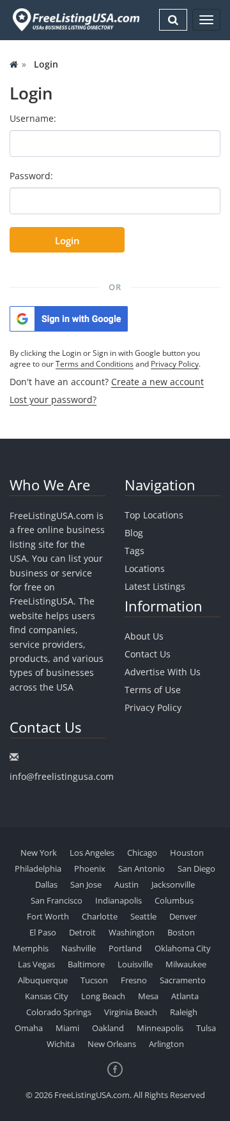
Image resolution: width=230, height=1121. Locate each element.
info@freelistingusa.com (62, 776)
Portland (125, 948)
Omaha (29, 1028)
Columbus (174, 900)
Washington (132, 932)
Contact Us (148, 654)
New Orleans (112, 1044)
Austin (126, 884)
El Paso (42, 932)
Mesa (148, 996)
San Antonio (141, 868)
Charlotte (100, 916)
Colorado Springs (58, 1012)
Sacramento (183, 980)
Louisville (135, 964)
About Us (144, 636)
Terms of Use (153, 690)
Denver (183, 916)
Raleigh (183, 1012)
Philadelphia (38, 868)
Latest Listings (155, 586)
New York (38, 852)
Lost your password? (53, 399)
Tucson (94, 980)
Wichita (61, 1044)
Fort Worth (48, 916)
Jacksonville (173, 884)
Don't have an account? (107, 382)
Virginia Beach (130, 1012)
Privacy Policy (175, 363)
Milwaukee (185, 964)
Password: (31, 176)
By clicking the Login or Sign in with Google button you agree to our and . (105, 358)
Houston (187, 852)
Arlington (166, 1044)
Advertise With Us (163, 672)
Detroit (82, 932)
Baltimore (86, 964)
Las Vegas (36, 964)
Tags (134, 551)
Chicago (142, 852)
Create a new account (157, 382)
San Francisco (56, 900)
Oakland (108, 1028)
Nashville (78, 948)
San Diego (196, 868)
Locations (145, 568)
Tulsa (206, 1028)
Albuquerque (43, 980)
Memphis (31, 948)
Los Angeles (92, 852)
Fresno (134, 980)
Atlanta (185, 996)
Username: (33, 118)
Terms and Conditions (95, 363)
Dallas (46, 884)
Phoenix (89, 868)
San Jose (86, 884)
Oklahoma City (183, 948)
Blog (134, 533)
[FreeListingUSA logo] (75, 19)
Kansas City (46, 996)
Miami (67, 1028)
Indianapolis (118, 900)
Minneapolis (160, 1028)
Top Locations (154, 515)
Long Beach (103, 996)
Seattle (143, 916)
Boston (181, 932)
